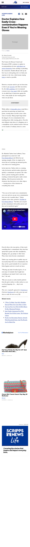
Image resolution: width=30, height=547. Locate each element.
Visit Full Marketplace (23, 332)
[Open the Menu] (2, 2)
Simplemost (24, 290)
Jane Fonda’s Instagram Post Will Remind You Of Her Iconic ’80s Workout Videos (16, 313)
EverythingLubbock (7, 158)
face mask (14, 91)
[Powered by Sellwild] (26, 424)
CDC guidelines (10, 89)
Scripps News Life (7, 14)
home (3, 77)
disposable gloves (16, 109)
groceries (12, 87)
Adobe (7, 50)
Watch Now (25, 2)
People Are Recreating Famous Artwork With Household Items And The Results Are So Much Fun (16, 320)
